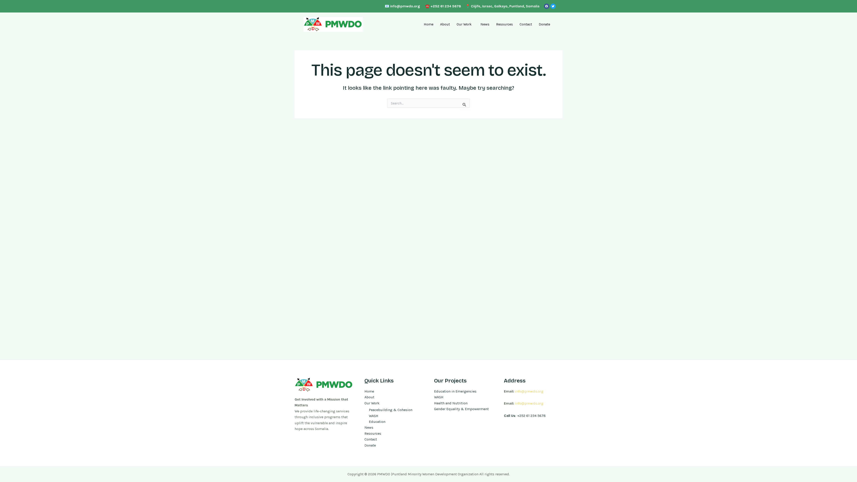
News (485, 24)
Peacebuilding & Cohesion (390, 410)
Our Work (464, 24)
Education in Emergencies (455, 391)
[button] (465, 24)
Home (428, 24)
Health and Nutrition (451, 403)
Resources (504, 24)
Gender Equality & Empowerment (461, 409)
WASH (373, 416)
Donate (544, 24)
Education (377, 422)
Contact (526, 24)
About (445, 24)
